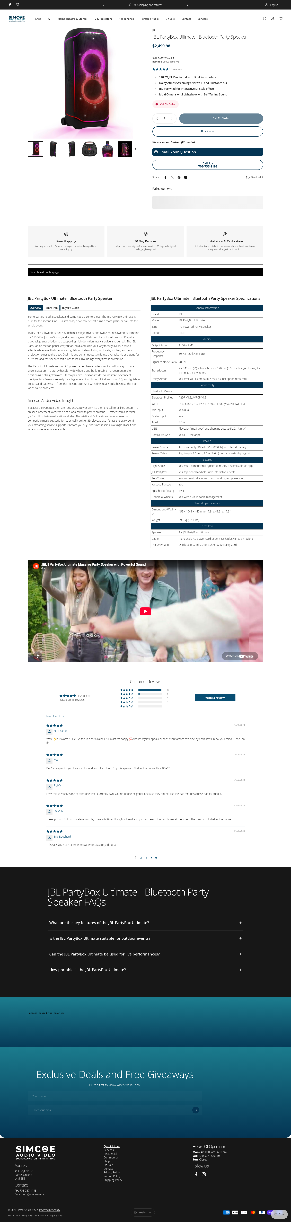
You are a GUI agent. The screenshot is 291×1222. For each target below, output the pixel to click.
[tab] (35, 308)
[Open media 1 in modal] (83, 83)
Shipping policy (56, 1215)
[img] (54, 725)
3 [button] (146, 858)
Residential (110, 1154)
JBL (154, 30)
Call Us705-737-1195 (207, 164)
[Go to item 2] (53, 149)
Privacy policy (27, 1215)
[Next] (187, 5)
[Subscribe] (195, 1110)
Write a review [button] (215, 697)
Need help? (257, 177)
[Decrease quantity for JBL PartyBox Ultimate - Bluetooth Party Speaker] (156, 118)
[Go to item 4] (89, 149)
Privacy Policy (112, 1172)
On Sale (108, 1165)
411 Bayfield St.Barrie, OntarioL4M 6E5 (24, 1174)
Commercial (111, 1157)
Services (109, 1150)
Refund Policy (112, 1176)
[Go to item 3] (71, 149)
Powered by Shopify (49, 1209)
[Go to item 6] (125, 149)
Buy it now (208, 131)
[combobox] (274, 5)
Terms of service (41, 1215)
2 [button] (141, 858)
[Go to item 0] (35, 149)
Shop (107, 1161)
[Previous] (103, 5)
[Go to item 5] (107, 149)
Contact (108, 1169)
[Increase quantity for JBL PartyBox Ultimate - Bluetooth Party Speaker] (172, 118)
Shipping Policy (113, 1180)
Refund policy (14, 1215)
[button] (160, 69)
